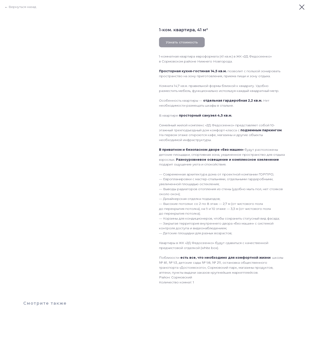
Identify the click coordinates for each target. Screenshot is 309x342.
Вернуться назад (22, 7)
